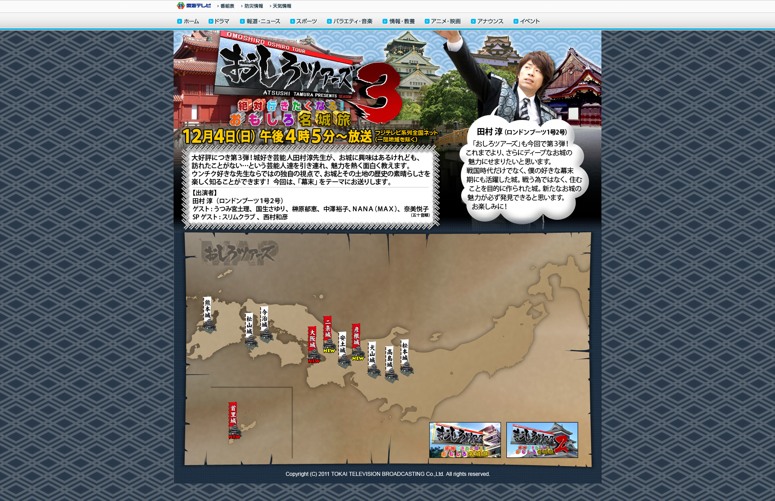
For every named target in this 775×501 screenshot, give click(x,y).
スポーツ (304, 22)
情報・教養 (399, 22)
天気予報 (281, 6)
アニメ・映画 (443, 22)
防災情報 (252, 6)
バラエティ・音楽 (350, 22)
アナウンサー (487, 22)
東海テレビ (194, 5)
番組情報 (226, 6)
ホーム (188, 22)
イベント (527, 22)
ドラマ (220, 22)
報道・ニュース (260, 22)
